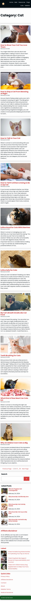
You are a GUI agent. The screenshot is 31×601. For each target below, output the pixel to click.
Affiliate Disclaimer (7, 580)
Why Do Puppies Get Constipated (15, 489)
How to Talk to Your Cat (10, 138)
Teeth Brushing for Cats (11, 355)
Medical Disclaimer (7, 592)
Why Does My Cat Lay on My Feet (18, 512)
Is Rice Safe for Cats (9, 270)
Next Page (25, 469)
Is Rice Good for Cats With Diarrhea (15, 227)
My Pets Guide (9, 597)
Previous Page (7, 469)
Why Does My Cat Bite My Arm (19, 496)
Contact (3, 583)
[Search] (26, 479)
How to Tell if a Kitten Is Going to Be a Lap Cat (15, 184)
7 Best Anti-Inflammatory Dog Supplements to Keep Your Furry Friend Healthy (18, 567)
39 (20, 469)
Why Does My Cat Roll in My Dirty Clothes (18, 520)
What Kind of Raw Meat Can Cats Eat (14, 399)
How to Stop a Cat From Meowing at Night (14, 93)
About (3, 586)
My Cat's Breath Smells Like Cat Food (14, 314)
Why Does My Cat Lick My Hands (17, 505)
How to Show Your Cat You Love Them (14, 46)
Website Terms (5, 589)
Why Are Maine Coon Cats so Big (14, 443)
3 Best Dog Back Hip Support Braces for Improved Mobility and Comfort (18, 560)
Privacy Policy (5, 576)
